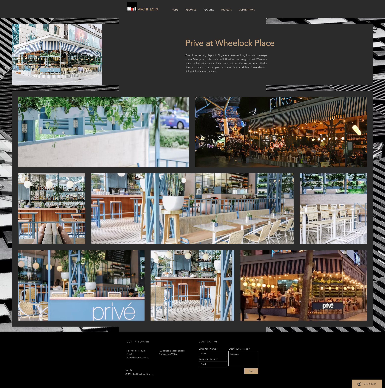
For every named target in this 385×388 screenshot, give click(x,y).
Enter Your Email (207, 359)
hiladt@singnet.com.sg (138, 357)
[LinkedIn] (126, 370)
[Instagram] (131, 370)
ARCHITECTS (148, 9)
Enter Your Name (207, 349)
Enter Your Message (238, 349)
